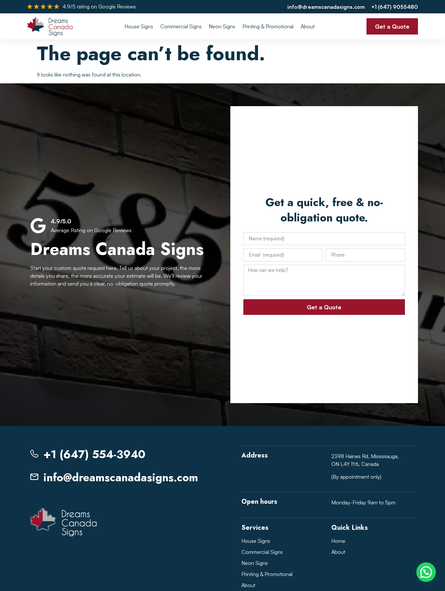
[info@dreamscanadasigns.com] (34, 477)
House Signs (138, 26)
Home (338, 541)
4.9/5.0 (61, 221)
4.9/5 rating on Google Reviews (99, 6)
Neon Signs (222, 26)
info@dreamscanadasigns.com (120, 477)
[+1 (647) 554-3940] (34, 454)
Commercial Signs (181, 26)
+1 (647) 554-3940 (94, 454)
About (308, 26)
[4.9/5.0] (38, 225)
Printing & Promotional (268, 26)
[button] (426, 572)
